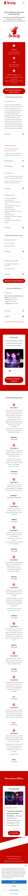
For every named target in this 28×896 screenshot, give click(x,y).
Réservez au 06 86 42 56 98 (13, 281)
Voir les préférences (14, 890)
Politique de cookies (14, 893)
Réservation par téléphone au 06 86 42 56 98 (13, 91)
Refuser (14, 886)
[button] (26, 865)
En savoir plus (14, 833)
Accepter (14, 882)
